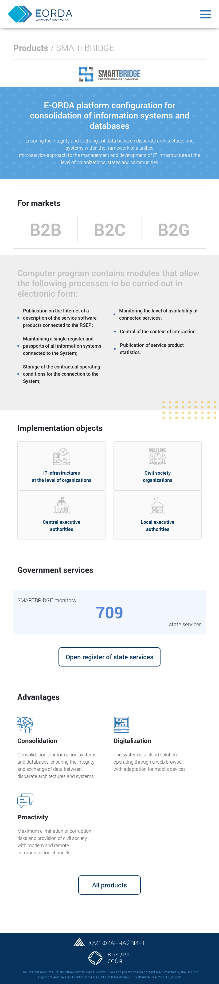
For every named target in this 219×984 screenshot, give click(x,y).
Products (30, 47)
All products (109, 885)
